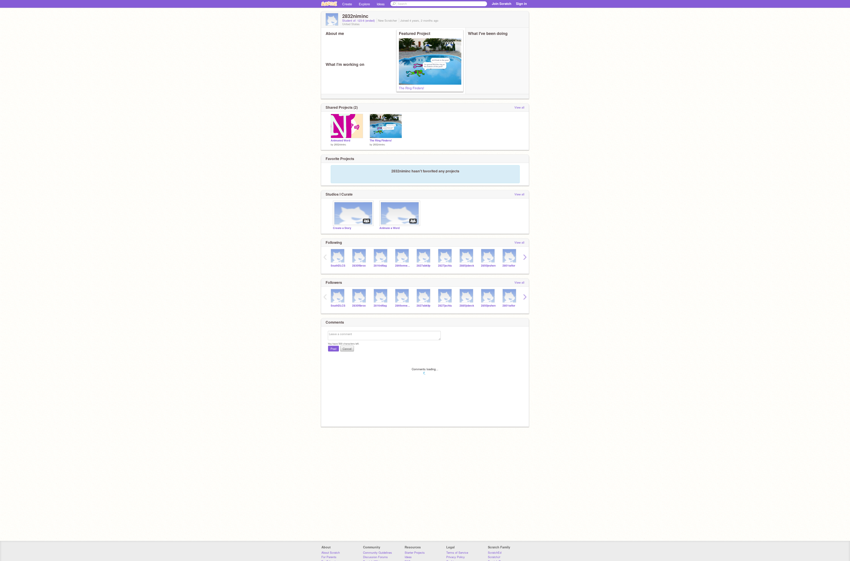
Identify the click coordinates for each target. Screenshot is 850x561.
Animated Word (340, 140)
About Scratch (330, 552)
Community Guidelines (377, 552)
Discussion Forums (375, 557)
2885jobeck (467, 265)
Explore (364, 4)
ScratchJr (494, 557)
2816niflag (380, 265)
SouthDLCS (338, 265)
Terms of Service (457, 552)
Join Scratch (501, 3)
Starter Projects (415, 552)
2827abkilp (423, 265)
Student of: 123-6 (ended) (359, 20)
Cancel (347, 349)
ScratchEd (494, 552)
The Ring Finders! (411, 88)
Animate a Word (389, 228)
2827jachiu (445, 265)
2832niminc (340, 144)
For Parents (328, 557)
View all (519, 107)
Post (333, 349)
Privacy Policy (455, 557)
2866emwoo (402, 265)
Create (347, 4)
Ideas (381, 4)
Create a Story (342, 228)
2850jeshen (488, 265)
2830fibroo (359, 265)
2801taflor (508, 265)
